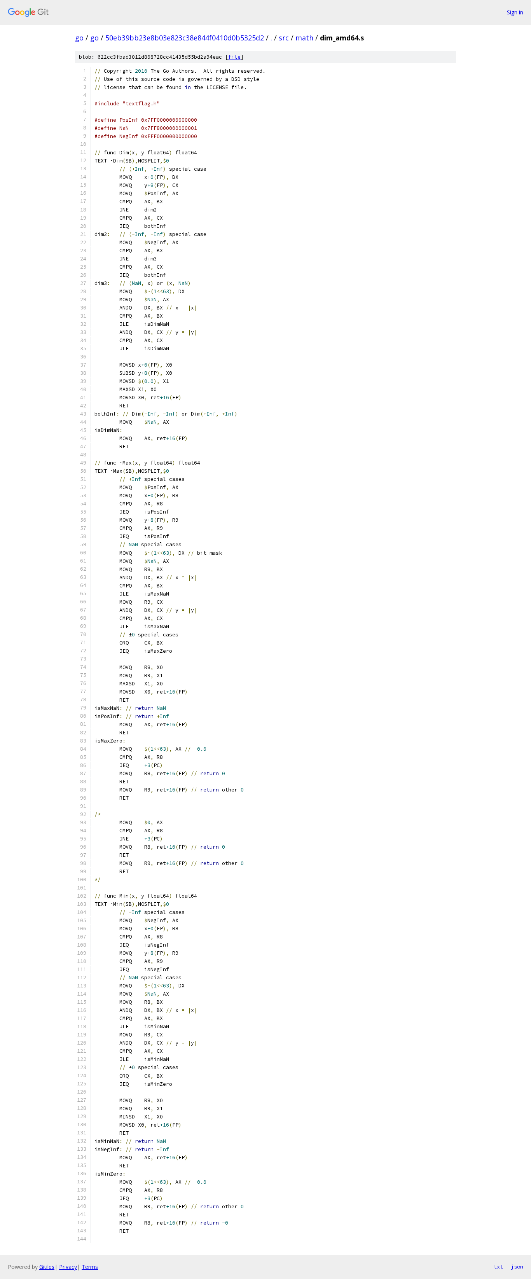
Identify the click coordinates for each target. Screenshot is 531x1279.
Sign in (515, 12)
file (234, 57)
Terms (90, 1266)
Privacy (68, 1266)
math (304, 37)
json (517, 1266)
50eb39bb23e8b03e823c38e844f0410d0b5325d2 (184, 37)
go (79, 37)
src (284, 37)
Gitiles (46, 1266)
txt (498, 1266)
